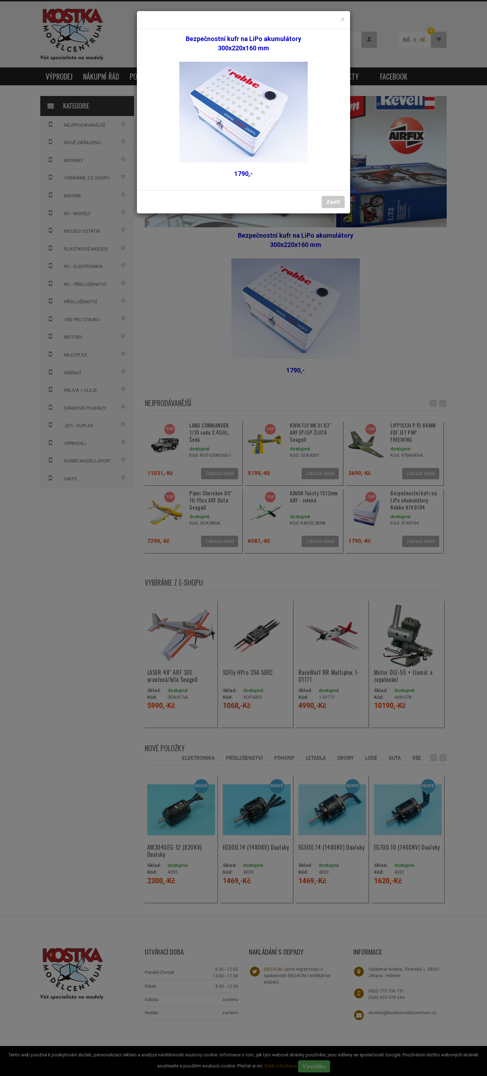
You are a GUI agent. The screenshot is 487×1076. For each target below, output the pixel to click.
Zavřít (333, 202)
